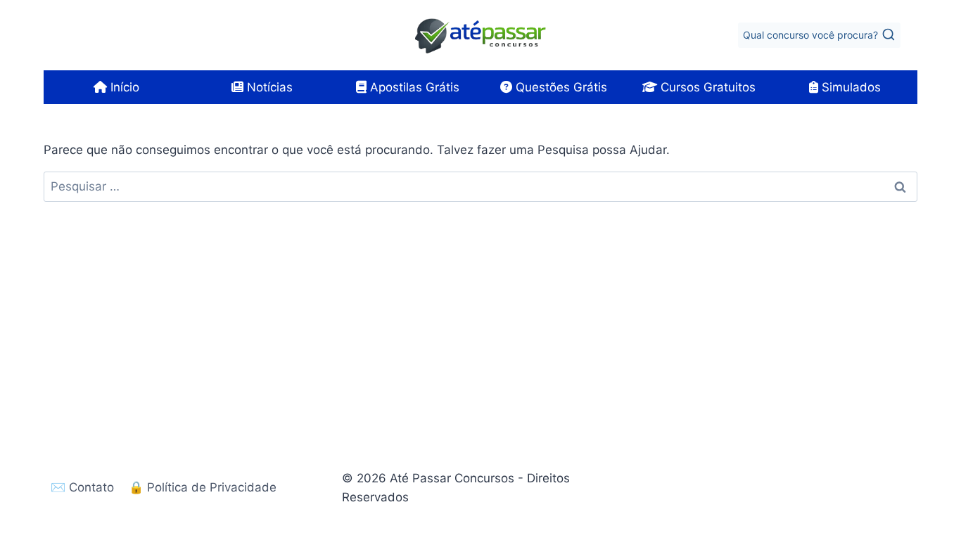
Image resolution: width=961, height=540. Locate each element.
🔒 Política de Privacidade (202, 487)
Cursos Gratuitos (706, 87)
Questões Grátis (559, 87)
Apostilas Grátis (413, 87)
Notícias (268, 87)
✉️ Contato (82, 487)
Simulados (849, 87)
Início (123, 87)
